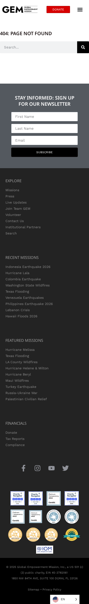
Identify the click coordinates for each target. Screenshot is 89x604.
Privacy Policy (51, 589)
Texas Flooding (17, 291)
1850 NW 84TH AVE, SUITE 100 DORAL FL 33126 (45, 578)
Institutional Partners (23, 227)
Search (11, 233)
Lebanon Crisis (17, 310)
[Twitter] (65, 468)
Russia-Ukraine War (21, 393)
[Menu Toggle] (80, 9)
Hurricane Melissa (20, 350)
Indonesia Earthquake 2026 (28, 267)
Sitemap (33, 589)
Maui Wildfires (17, 380)
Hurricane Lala (17, 273)
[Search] (83, 47)
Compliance (15, 445)
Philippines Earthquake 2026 (29, 304)
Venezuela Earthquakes (24, 298)
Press (9, 196)
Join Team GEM (17, 208)
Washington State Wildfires (27, 285)
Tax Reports (14, 439)
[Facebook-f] (23, 468)
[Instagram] (37, 468)
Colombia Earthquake (23, 279)
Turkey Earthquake (20, 387)
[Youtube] (51, 468)
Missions (12, 190)
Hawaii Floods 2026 (21, 316)
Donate (11, 432)
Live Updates (16, 202)
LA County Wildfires (21, 362)
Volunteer (13, 215)
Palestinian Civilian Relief (26, 399)
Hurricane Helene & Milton (27, 368)
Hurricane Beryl (18, 374)
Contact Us (14, 221)
